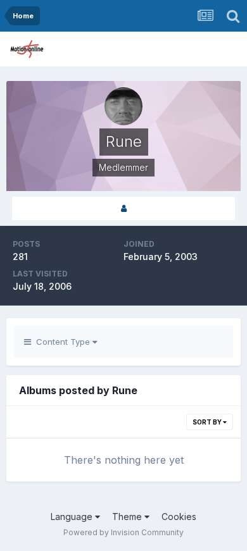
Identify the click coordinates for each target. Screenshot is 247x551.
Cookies (179, 516)
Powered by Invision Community (123, 532)
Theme (128, 516)
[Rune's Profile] (123, 208)
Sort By (208, 422)
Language (73, 516)
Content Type (61, 342)
